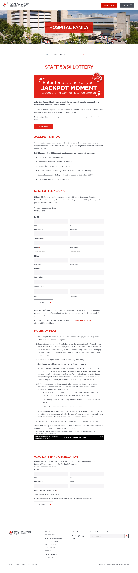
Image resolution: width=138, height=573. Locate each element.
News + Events (51, 554)
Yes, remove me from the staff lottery (47, 494)
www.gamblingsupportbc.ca (42, 438)
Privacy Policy (20, 564)
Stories (48, 551)
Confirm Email (74, 264)
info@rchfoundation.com (85, 320)
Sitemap (35, 564)
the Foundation (79, 421)
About (47, 531)
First (35, 225)
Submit (42, 504)
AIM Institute (50, 544)
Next (42, 302)
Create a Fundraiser (53, 538)
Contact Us (49, 557)
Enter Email (37, 264)
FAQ (29, 564)
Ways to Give (50, 535)
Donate (109, 5)
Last (71, 225)
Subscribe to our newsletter (99, 532)
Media (11, 564)
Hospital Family (51, 547)
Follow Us (75, 532)
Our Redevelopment (53, 541)
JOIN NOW (43, 127)
